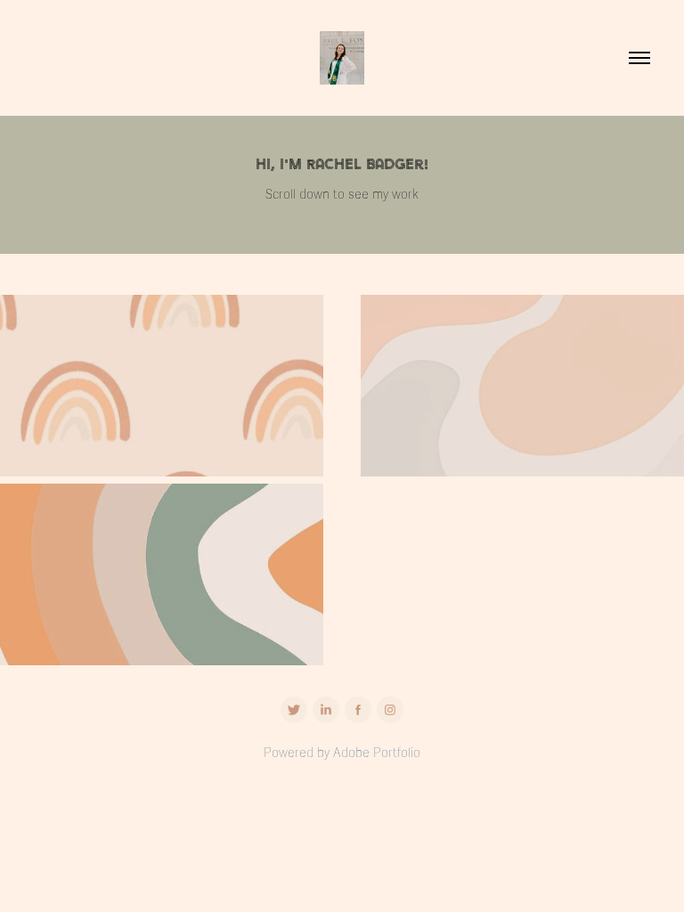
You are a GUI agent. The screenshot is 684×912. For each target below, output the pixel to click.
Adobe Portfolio (376, 753)
